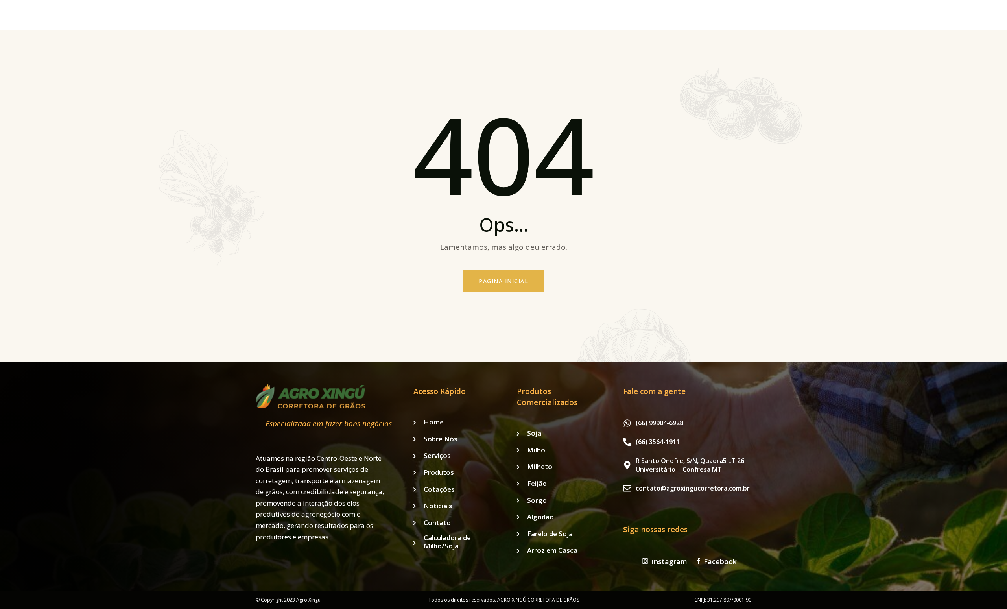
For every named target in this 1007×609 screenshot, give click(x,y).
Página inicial (503, 281)
